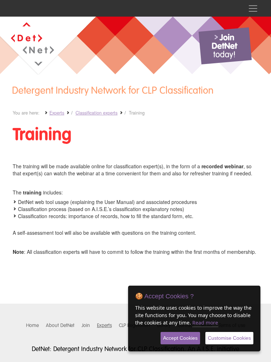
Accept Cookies (180, 338)
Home (32, 325)
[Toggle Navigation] (253, 8)
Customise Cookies (229, 338)
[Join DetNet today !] (225, 46)
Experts (104, 325)
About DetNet (60, 325)
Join (86, 325)
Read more (205, 322)
